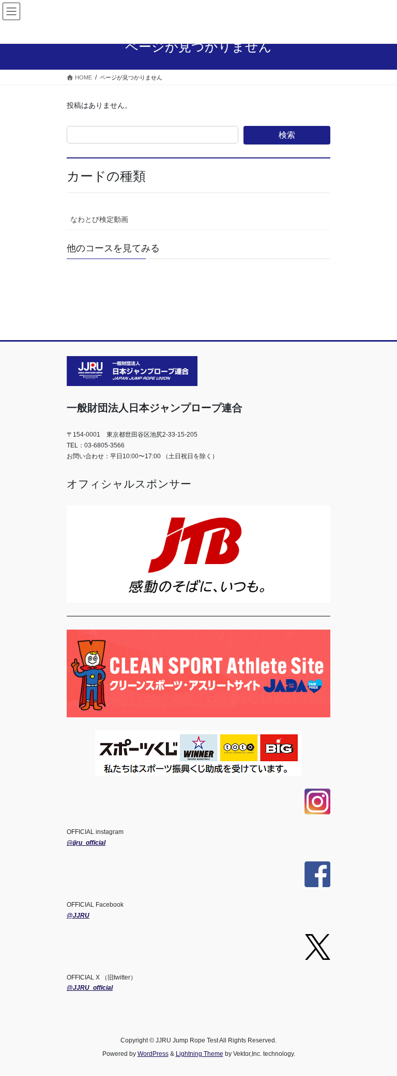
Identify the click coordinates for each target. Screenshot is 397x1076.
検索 (287, 135)
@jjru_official (86, 842)
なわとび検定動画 (99, 219)
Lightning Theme (199, 1053)
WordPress (153, 1053)
